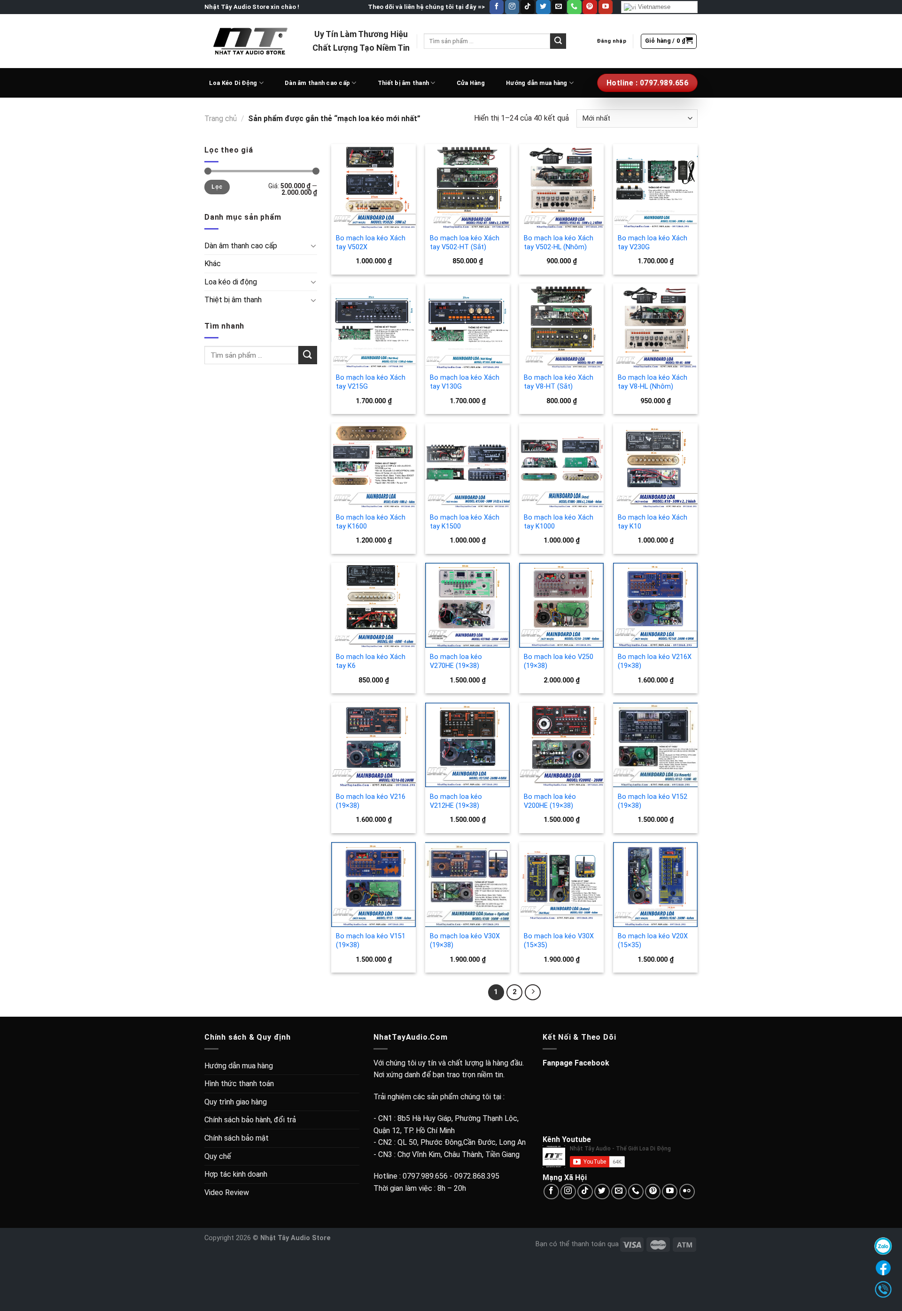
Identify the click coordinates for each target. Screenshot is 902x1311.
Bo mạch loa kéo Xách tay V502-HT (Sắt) (464, 242)
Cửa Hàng (471, 82)
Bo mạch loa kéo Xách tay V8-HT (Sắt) (558, 382)
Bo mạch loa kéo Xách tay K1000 (558, 522)
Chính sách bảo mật (236, 1138)
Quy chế (217, 1156)
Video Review (226, 1192)
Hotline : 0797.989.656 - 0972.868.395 (436, 1176)
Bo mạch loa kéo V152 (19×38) (652, 801)
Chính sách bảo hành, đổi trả (250, 1119)
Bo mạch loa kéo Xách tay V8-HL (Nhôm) (652, 382)
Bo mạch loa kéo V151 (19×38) (370, 940)
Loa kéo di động (230, 281)
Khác (212, 263)
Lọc (216, 187)
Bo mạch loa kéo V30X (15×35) (559, 940)
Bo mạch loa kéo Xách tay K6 (370, 661)
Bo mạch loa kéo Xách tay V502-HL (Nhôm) (558, 242)
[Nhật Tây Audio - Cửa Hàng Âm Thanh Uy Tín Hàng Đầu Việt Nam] (251, 40)
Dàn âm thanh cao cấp (317, 82)
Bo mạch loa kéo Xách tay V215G (370, 382)
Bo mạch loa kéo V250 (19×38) (558, 661)
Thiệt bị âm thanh (233, 299)
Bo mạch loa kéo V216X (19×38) (655, 661)
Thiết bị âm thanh (403, 82)
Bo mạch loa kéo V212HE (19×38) (456, 801)
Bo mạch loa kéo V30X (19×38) (465, 940)
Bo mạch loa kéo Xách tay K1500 (464, 522)
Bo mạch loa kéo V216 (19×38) (370, 801)
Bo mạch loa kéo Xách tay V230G (652, 242)
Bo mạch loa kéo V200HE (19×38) (550, 801)
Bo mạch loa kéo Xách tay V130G (464, 382)
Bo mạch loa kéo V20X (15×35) (653, 940)
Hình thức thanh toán (239, 1083)
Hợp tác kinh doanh (235, 1174)
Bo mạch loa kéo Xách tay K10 (652, 522)
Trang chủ (220, 118)
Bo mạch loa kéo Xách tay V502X (370, 242)
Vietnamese (653, 6)
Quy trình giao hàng (235, 1101)
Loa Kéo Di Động (233, 82)
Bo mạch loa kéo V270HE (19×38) (456, 661)
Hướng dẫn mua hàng (537, 82)
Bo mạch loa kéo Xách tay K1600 (370, 522)
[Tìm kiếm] (558, 41)
